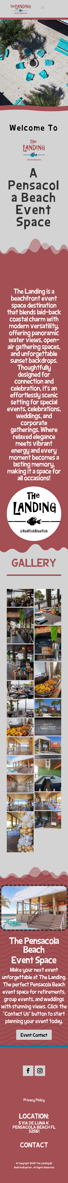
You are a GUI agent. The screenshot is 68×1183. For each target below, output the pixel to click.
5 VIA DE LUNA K (34, 1123)
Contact (34, 1144)
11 (46, 100)
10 (43, 100)
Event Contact (34, 1035)
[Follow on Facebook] (28, 1070)
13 (51, 100)
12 (49, 100)
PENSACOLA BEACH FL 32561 (34, 1129)
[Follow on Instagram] (40, 1070)
